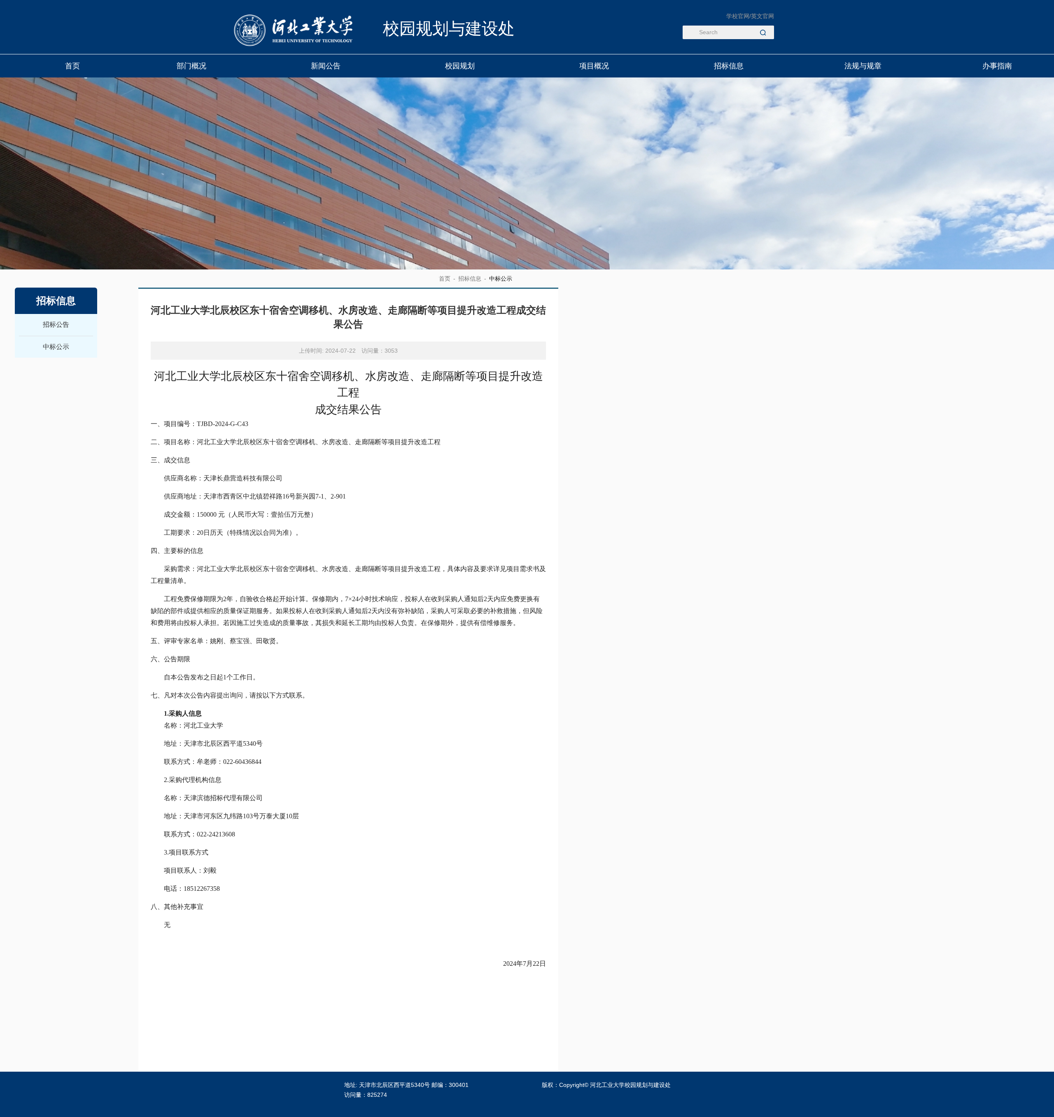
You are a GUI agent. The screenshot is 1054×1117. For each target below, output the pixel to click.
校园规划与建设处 (449, 28)
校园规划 (460, 66)
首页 (72, 66)
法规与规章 (862, 66)
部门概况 (191, 66)
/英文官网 (761, 16)
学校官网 (737, 16)
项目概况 (594, 66)
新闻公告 (325, 66)
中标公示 (56, 346)
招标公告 (56, 324)
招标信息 (729, 66)
